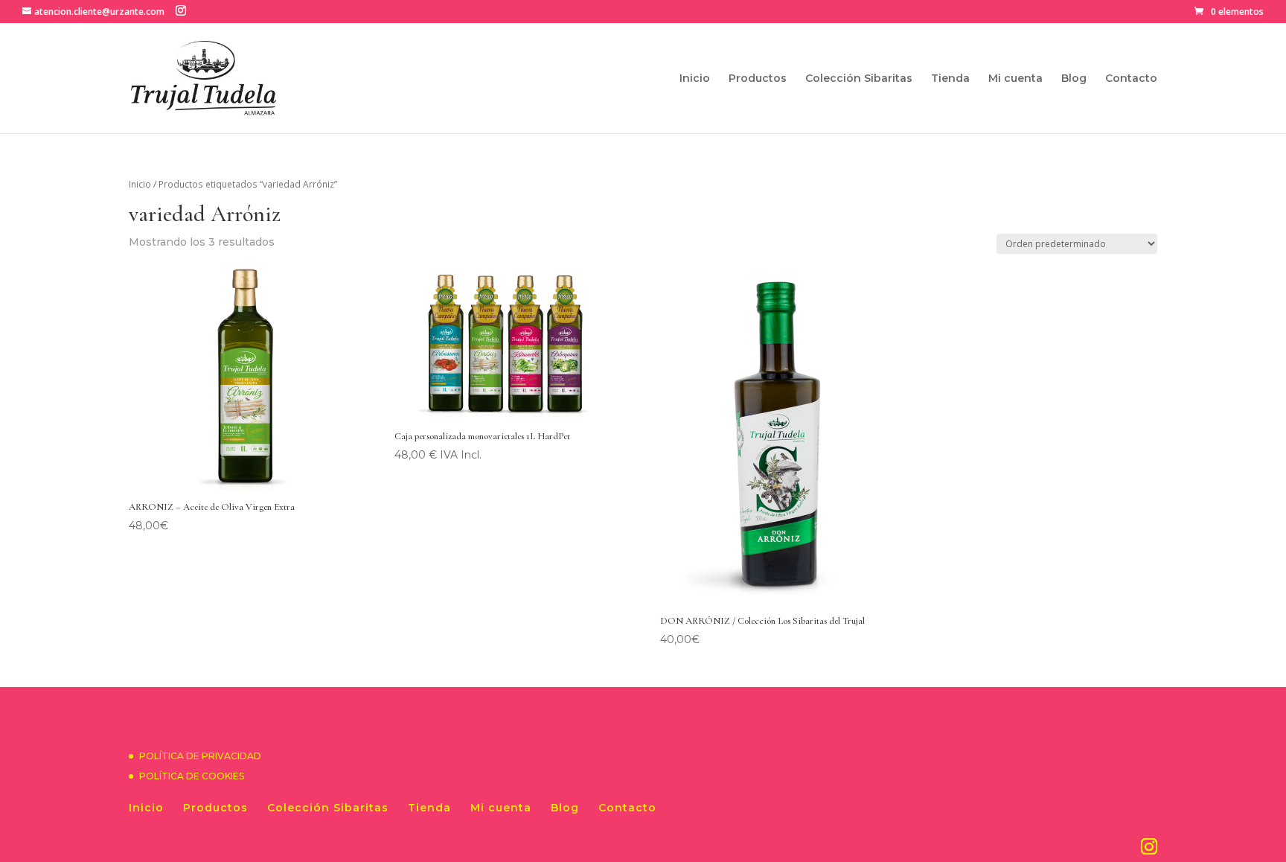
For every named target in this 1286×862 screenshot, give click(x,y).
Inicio (694, 79)
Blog (1074, 79)
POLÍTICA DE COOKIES (191, 776)
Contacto (1131, 79)
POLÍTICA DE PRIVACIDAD (200, 756)
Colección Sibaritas (858, 79)
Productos (758, 79)
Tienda (950, 79)
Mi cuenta (1015, 79)
